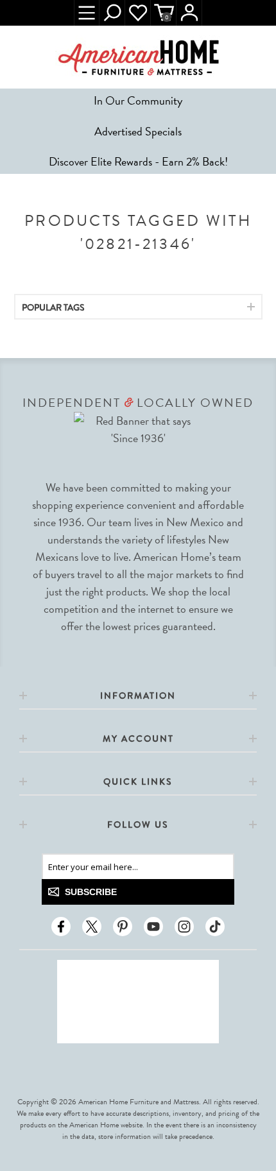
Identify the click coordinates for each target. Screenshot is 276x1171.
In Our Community (138, 100)
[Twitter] (92, 926)
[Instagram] (184, 926)
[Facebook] (61, 926)
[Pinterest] (122, 926)
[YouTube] (153, 926)
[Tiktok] (215, 926)
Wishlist (138, 13)
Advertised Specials (138, 131)
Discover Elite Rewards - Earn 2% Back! (138, 161)
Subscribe (91, 892)
